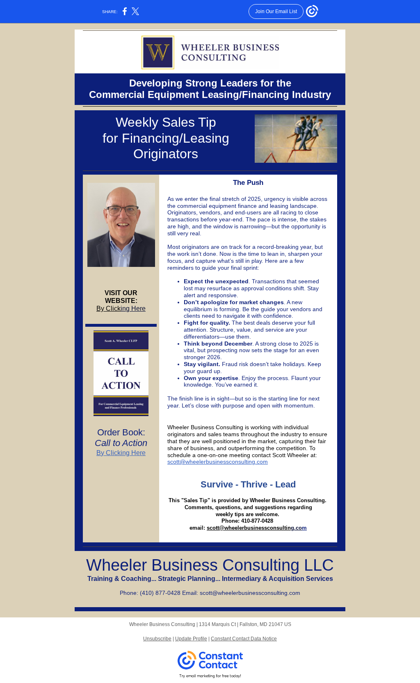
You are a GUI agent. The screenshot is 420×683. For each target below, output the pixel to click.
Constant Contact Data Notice (244, 639)
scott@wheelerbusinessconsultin (249, 528)
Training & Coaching (119, 578)
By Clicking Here (121, 452)
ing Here (133, 308)
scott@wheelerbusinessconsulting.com (217, 461)
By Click (108, 308)
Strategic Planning (186, 578)
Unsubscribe (157, 639)
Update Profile (191, 639)
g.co (296, 528)
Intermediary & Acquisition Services (277, 578)
